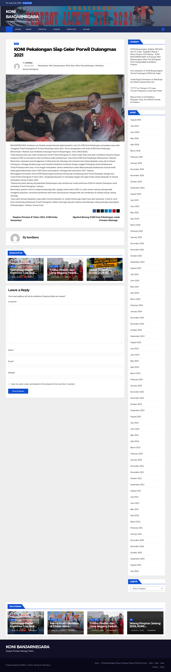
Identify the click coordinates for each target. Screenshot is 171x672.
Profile (42, 29)
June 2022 (134, 429)
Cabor (56, 29)
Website (11, 373)
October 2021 (136, 478)
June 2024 (134, 281)
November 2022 (137, 398)
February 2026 (136, 157)
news (16, 43)
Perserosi (53, 619)
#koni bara (70, 66)
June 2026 (134, 132)
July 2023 (134, 349)
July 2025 (134, 200)
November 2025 (137, 175)
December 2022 (137, 392)
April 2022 (134, 441)
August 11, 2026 (58, 630)
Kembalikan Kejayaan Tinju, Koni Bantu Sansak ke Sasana (145, 99)
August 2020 (135, 565)
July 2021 (134, 497)
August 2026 (135, 120)
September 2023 (137, 336)
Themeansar (46, 665)
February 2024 (136, 305)
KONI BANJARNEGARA (27, 646)
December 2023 (137, 318)
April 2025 (134, 219)
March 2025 (135, 225)
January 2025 (136, 237)
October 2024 (136, 256)
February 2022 (136, 454)
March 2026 (135, 151)
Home (18, 29)
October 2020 (136, 553)
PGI (131, 619)
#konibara (99, 66)
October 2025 (136, 182)
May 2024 (134, 287)
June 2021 (134, 503)
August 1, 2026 (137, 630)
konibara (28, 63)
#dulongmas (43, 66)
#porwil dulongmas (30, 69)
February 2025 (136, 231)
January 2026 (136, 163)
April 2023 (134, 367)
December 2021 (137, 466)
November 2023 (137, 324)
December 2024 (137, 243)
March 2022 (135, 448)
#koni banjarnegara (57, 66)
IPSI (51, 266)
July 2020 (134, 571)
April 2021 (134, 516)
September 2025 (137, 188)
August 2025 (135, 194)
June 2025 (134, 206)
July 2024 (134, 274)
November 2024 (137, 250)
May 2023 (134, 361)
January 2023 (136, 386)
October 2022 (136, 404)
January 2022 (136, 460)
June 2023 (134, 355)
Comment (12, 302)
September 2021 (137, 485)
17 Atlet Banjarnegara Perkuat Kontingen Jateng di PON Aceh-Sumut (124, 663)
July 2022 (134, 423)
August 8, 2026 (97, 630)
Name (11, 350)
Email (11, 361)
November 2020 (137, 546)
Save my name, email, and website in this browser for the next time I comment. (43, 384)
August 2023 (135, 342)
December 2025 (137, 169)
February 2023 (136, 380)
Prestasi (72, 29)
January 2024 (136, 311)
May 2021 (134, 509)
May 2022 (134, 435)
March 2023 (135, 373)
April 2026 (134, 145)
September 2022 (137, 410)
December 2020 (137, 540)
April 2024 (134, 293)
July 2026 (134, 126)
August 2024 (135, 268)
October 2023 (136, 330)
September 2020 (137, 559)
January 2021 (136, 534)
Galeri (86, 29)
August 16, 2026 (19, 630)
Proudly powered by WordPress (16, 665)
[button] (159, 29)
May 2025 (134, 213)
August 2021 (135, 491)
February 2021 (136, 528)
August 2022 (135, 417)
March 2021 (135, 522)
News (29, 29)
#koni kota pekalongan (85, 66)
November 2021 (137, 472)
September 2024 (137, 262)
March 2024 (135, 299)
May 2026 (134, 138)
